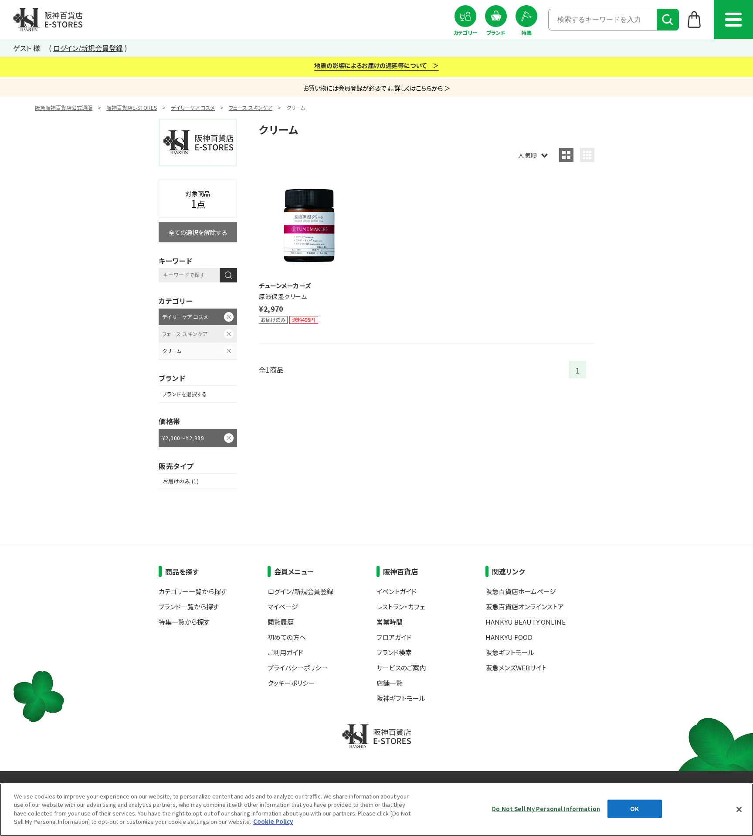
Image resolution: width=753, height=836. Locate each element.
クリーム (172, 350)
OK (634, 809)
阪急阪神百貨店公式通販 (63, 107)
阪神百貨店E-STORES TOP (47, 20)
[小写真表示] (587, 155)
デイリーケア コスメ (193, 107)
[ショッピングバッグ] (694, 19)
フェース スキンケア (250, 107)
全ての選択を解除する (198, 232)
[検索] (668, 20)
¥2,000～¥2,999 (183, 438)
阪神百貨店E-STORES (131, 107)
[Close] (739, 809)
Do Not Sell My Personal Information (546, 809)
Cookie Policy (273, 821)
